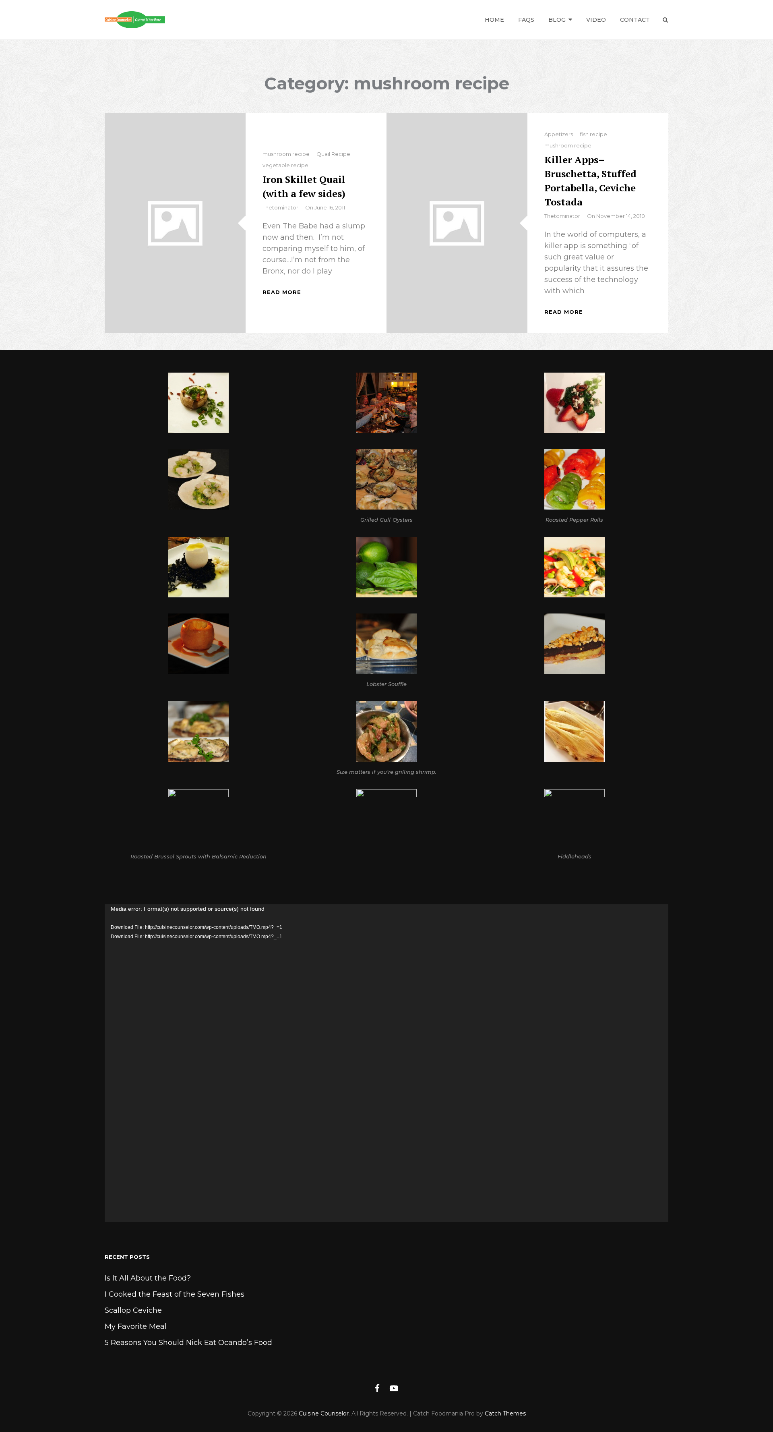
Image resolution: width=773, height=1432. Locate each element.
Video (596, 19)
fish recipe (593, 134)
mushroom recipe (286, 154)
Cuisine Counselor (324, 1413)
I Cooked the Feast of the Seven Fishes (174, 1294)
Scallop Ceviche (133, 1310)
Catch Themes (505, 1413)
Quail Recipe (333, 154)
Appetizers (558, 134)
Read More (281, 292)
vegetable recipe (285, 165)
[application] (386, 1063)
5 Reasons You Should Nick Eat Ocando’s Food (188, 1342)
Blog (557, 19)
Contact (635, 19)
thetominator (280, 207)
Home (494, 19)
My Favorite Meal (136, 1326)
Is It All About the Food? (148, 1278)
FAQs (526, 19)
